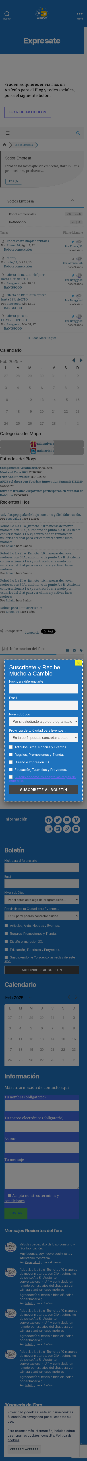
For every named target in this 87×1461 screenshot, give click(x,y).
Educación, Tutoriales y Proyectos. (40, 770)
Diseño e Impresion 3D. (32, 762)
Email (13, 698)
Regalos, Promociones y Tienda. (39, 754)
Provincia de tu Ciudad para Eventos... (37, 730)
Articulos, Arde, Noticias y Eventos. (40, 747)
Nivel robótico (19, 714)
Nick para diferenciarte (26, 681)
